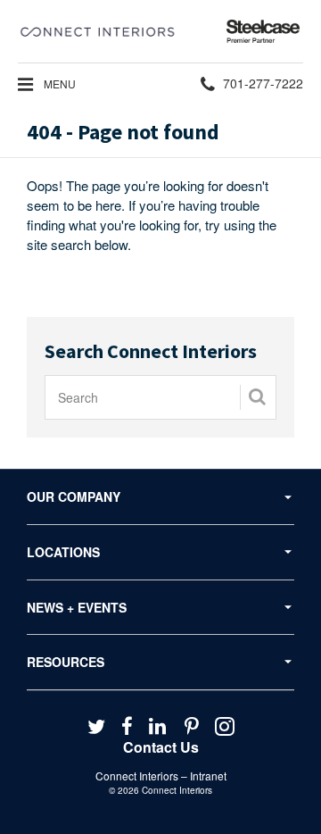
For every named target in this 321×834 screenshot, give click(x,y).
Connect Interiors (177, 790)
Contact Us (161, 747)
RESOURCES (65, 662)
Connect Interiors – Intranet (160, 775)
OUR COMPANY (73, 496)
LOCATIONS (63, 552)
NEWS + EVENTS (77, 607)
